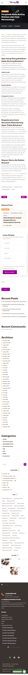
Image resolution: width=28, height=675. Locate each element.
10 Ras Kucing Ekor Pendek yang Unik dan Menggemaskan (12, 309)
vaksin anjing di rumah (19, 542)
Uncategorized (6, 456)
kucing (5, 34)
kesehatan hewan (18, 187)
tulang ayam (4, 540)
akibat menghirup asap (7, 498)
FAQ (2, 623)
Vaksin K (3, 619)
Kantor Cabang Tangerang (10, 638)
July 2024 (5, 365)
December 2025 (6, 340)
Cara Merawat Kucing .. (17, 213)
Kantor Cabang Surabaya (10, 643)
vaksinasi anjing (5, 545)
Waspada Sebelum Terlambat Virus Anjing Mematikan (14, 316)
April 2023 (5, 397)
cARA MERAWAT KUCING (8, 444)
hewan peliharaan (21, 508)
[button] (26, 2)
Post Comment (10, 272)
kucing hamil (4, 518)
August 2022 (6, 415)
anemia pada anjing (18, 498)
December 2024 (6, 354)
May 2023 (5, 395)
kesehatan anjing (5, 513)
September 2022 (6, 413)
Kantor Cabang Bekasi (9, 633)
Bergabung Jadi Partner (6, 625)
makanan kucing (18, 525)
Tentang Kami (4, 615)
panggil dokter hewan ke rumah (8, 530)
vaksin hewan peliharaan (7, 547)
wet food (16, 550)
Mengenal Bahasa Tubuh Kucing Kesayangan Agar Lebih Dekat (13, 305)
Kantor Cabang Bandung (10, 630)
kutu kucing (11, 520)
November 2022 (6, 408)
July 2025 (5, 347)
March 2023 (5, 399)
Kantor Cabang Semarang (10, 640)
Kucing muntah (22, 518)
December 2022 (6, 406)
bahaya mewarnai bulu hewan (8, 503)
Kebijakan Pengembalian (8, 666)
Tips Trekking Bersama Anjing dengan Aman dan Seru (14, 301)
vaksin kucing (17, 547)
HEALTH (10, 26)
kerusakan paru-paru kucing (15, 510)
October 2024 (6, 358)
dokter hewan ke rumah (14, 173)
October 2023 (6, 386)
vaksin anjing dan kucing (7, 542)
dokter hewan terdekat (19, 505)
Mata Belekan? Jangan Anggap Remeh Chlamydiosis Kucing (12, 220)
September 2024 (6, 361)
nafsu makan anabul (6, 528)
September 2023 (6, 388)
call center (23, 177)
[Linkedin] (14, 657)
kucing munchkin (13, 518)
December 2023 (6, 381)
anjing (3, 501)
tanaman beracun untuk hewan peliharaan (11, 538)
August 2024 (6, 363)
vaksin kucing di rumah (7, 550)
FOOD (4, 451)
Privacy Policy (15, 664)
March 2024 (5, 374)
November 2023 (6, 383)
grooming (4, 508)
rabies (19, 530)
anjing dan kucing (10, 501)
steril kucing (21, 533)
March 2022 (5, 424)
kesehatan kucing (6, 189)
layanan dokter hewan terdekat (8, 523)
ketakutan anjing (15, 515)
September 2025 (6, 342)
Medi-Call (19, 669)
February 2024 (6, 376)
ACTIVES (4, 439)
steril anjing (14, 533)
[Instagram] (10, 657)
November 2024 (6, 356)
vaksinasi (17, 131)
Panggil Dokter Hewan (6, 617)
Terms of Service (6, 664)
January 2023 (6, 404)
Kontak (3, 621)
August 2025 (6, 345)
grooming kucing (11, 508)
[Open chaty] (24, 671)
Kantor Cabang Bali (8, 627)
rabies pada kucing (6, 533)
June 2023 (5, 392)
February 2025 (6, 349)
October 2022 (6, 410)
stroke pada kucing (6, 535)
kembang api (5, 510)
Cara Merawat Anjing (8, 441)
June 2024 (5, 367)
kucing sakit (4, 520)
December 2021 (6, 426)
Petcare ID (4, 26)
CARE (4, 448)
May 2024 (5, 370)
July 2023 (5, 390)
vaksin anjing (12, 540)
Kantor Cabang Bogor (9, 635)
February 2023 (6, 401)
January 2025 (6, 352)
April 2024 (5, 372)
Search (3, 282)
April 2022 (5, 422)
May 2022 (5, 420)
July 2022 (5, 417)
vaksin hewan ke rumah (16, 545)
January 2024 (6, 379)
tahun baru (14, 535)
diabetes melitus (20, 503)
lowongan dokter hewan (7, 525)
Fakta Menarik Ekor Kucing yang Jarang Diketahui (13, 313)
